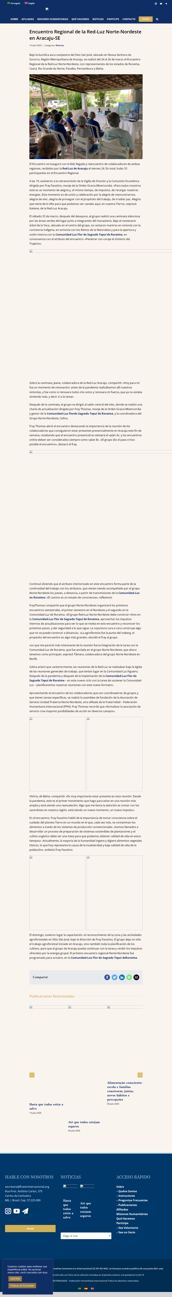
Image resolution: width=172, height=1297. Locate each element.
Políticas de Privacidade (22, 1285)
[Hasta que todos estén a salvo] (75, 1191)
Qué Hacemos (125, 1218)
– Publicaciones (126, 1205)
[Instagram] (8, 1211)
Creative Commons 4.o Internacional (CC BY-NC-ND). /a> (82, 1268)
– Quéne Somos (126, 1191)
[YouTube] (17, 1211)
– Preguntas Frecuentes (132, 1200)
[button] (157, 19)
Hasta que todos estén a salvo (46, 1107)
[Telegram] (25, 1211)
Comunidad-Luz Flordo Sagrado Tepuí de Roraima (80, 413)
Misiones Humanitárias (132, 1214)
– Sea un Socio (125, 1232)
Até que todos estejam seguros (84, 1124)
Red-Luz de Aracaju (75, 168)
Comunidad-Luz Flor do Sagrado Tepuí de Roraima (89, 234)
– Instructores (125, 1196)
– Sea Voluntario (127, 1228)
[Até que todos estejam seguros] (92, 1193)
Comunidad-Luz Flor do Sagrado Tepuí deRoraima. (104, 958)
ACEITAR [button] (15, 1279)
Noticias (60, 45)
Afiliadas (122, 1209)
